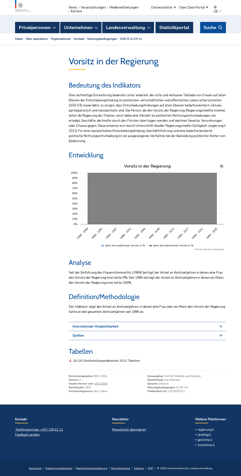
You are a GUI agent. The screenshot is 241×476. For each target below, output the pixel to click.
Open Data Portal (192, 8)
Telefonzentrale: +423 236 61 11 (39, 430)
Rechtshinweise (120, 468)
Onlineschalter (162, 8)
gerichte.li (205, 440)
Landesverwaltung (125, 28)
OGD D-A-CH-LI (131, 39)
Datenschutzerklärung (59, 468)
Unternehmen (78, 28)
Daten (19, 39)
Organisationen (61, 39)
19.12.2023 (101, 383)
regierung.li (206, 430)
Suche (210, 28)
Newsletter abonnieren (129, 430)
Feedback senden (27, 435)
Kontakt (79, 39)
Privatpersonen (35, 28)
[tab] (147, 326)
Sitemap (139, 468)
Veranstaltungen (93, 7)
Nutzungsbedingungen (102, 39)
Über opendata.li (37, 39)
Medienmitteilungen (124, 7)
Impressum (35, 468)
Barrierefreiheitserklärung (91, 468)
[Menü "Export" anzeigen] (221, 166)
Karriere (76, 11)
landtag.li (204, 435)
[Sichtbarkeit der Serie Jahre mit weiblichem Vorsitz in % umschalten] (123, 249)
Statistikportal (174, 28)
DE (216, 11)
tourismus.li (206, 445)
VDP (150, 468)
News (73, 7)
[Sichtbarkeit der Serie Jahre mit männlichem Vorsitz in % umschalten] (171, 249)
